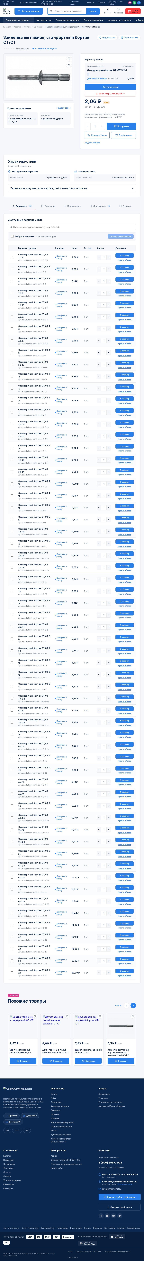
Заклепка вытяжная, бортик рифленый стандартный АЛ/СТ (118, 1052)
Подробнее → (64, 108)
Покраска (103, 1098)
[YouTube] (113, 1215)
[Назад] (126, 1005)
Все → (118, 1005)
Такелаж (55, 1118)
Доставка (8, 1168)
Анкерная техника (60, 1106)
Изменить (33, 3)
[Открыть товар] (23, 1026)
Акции (54, 1156)
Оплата (7, 1172)
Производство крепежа (110, 1102)
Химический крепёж (61, 1139)
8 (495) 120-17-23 (8, 2)
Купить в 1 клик (99, 135)
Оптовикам (90, 3)
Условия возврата (12, 1180)
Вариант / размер (94, 59)
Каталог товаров (30, 11)
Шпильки (55, 1114)
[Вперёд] (133, 1005)
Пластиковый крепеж (61, 1126)
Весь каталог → (58, 1141)
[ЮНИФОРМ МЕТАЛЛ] (6, 11)
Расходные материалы (17, 20)
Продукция (57, 1088)
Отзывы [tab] (127, 206)
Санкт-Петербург (30, 1228)
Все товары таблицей (110, 93)
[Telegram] (139, 2)
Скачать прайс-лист (121, 1207)
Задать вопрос (92, 142)
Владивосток (133, 1228)
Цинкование (104, 1094)
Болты (54, 1094)
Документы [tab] (101, 206)
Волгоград (109, 1228)
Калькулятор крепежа (119, 20)
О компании (10, 1150)
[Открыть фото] (69, 65)
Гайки (53, 1098)
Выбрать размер (110, 87)
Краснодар (62, 1228)
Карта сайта (57, 1168)
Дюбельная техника (61, 1134)
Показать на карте (124, 1184)
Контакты (102, 3)
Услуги (102, 1088)
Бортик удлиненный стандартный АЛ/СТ (20, 1051)
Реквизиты (8, 1184)
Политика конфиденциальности (66, 1164)
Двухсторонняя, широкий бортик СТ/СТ (88, 1051)
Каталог (7, 1156)
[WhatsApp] (134, 2)
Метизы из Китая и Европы (112, 1106)
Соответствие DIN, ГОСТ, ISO (65, 1160)
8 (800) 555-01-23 (110, 1162)
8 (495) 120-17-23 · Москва (111, 1167)
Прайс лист (8, 1160)
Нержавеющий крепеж (62, 1122)
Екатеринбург (48, 1228)
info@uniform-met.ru (116, 2)
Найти (93, 11)
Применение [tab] (74, 206)
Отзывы (7, 1176)
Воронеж (97, 1228)
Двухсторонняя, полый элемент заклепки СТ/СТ (55, 1051)
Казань (87, 1228)
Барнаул (121, 1228)
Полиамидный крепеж (67, 20)
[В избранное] (69, 58)
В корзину (123, 126)
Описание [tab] (49, 206)
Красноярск (76, 1228)
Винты (54, 1130)
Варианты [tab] (23, 206)
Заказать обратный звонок (121, 1197)
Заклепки (55, 1110)
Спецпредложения (93, 20)
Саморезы (56, 1102)
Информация (58, 1150)
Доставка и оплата (74, 2)
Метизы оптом (43, 20)
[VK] (119, 1215)
